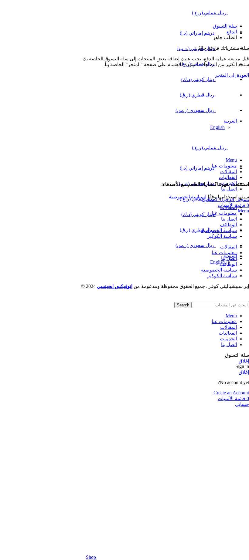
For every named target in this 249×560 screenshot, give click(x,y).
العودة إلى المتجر (232, 75)
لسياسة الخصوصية (187, 196)
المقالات (228, 207)
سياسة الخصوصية (219, 230)
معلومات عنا (224, 213)
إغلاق (244, 360)
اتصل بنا (229, 218)
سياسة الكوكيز (222, 236)
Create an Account (231, 392)
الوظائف (228, 224)
